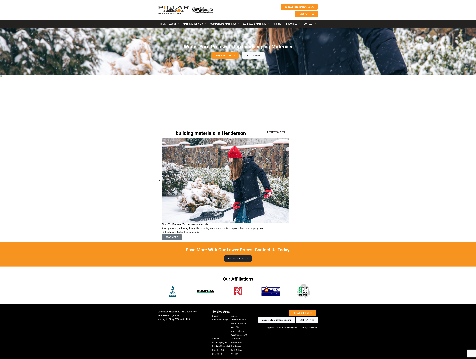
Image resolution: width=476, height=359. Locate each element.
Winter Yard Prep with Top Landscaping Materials (185, 224)
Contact (309, 24)
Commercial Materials (223, 24)
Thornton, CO (237, 338)
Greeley (234, 354)
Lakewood (217, 354)
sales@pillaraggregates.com (299, 7)
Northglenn (236, 346)
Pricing (277, 24)
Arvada (215, 338)
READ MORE (172, 237)
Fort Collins (236, 350)
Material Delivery (193, 24)
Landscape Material (254, 24)
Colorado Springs (220, 319)
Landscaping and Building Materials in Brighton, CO (221, 346)
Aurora (234, 316)
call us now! (253, 55)
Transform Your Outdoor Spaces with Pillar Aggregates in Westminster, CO (239, 327)
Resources (291, 24)
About (172, 24)
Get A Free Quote (302, 313)
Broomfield (236, 342)
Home (163, 24)
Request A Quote (225, 55)
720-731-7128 (307, 14)
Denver (215, 316)
